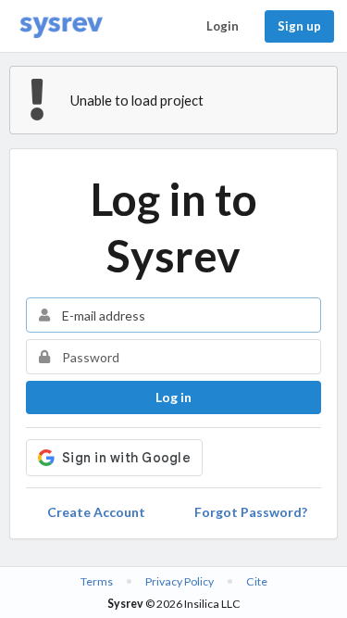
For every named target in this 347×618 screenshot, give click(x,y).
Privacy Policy (179, 581)
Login (222, 26)
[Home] (61, 26)
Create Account (96, 512)
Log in (173, 397)
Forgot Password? (250, 512)
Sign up (299, 26)
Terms (97, 581)
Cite (256, 581)
